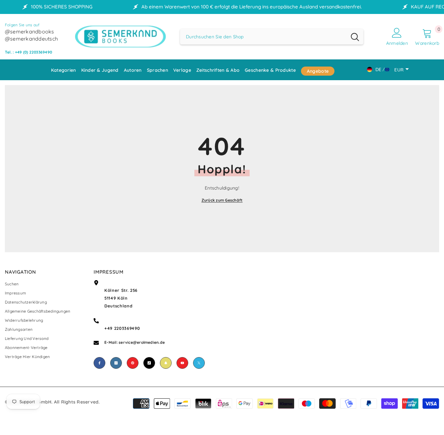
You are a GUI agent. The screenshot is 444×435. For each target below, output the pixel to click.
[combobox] (263, 36)
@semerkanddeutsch (31, 38)
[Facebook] (99, 363)
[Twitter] (199, 363)
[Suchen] (271, 36)
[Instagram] (116, 363)
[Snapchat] (166, 363)
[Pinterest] (132, 363)
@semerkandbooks (29, 31)
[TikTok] (149, 363)
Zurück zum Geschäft (222, 200)
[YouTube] (182, 363)
